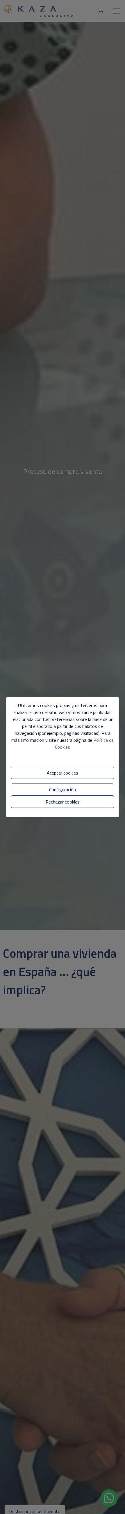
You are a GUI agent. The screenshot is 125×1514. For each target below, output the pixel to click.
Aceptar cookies (62, 772)
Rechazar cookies (63, 801)
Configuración (62, 789)
